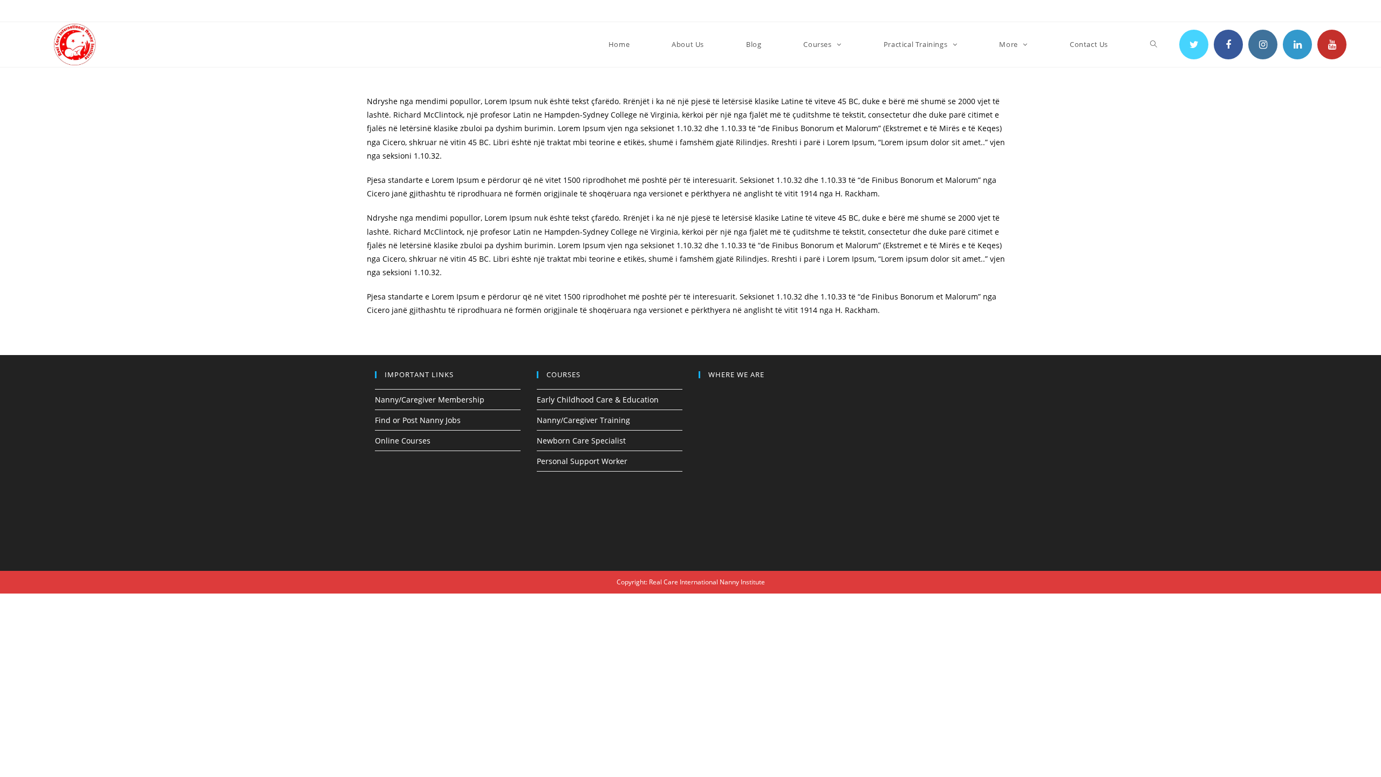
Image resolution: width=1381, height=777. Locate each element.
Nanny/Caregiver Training (583, 420)
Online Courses (402, 440)
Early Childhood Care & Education (598, 399)
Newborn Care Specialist (581, 440)
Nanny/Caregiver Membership (429, 399)
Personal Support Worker (582, 461)
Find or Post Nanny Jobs (418, 420)
